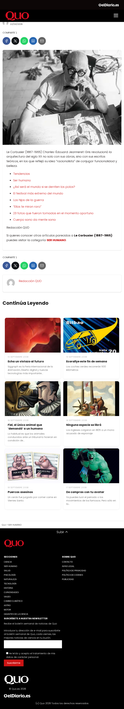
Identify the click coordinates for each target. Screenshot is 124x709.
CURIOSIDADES (11, 592)
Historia (8, 588)
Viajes (7, 597)
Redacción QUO (30, 281)
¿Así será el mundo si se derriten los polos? (44, 187)
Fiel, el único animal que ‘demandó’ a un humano (25, 427)
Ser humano (22, 180)
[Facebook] (6, 41)
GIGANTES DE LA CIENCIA (16, 614)
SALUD (7, 571)
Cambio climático (13, 601)
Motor (7, 610)
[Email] (42, 41)
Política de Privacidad (74, 571)
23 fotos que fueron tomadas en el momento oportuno (53, 213)
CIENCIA (8, 562)
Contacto (67, 562)
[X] (15, 41)
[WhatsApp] (24, 41)
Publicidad (68, 579)
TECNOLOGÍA (10, 584)
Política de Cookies (72, 575)
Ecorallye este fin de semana (86, 361)
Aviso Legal (68, 566)
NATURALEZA (10, 579)
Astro (7, 605)
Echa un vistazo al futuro (26, 361)
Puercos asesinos (20, 492)
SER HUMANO (10, 566)
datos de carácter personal (22, 657)
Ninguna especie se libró (83, 425)
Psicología (10, 575)
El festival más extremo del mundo (38, 193)
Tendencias (21, 174)
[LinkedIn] (33, 41)
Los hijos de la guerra (28, 200)
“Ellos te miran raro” (27, 207)
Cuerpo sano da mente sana (34, 220)
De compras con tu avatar (85, 492)
